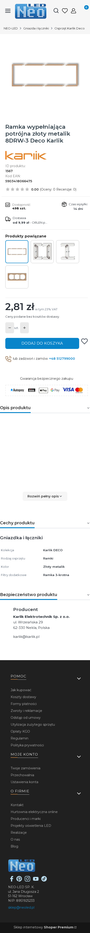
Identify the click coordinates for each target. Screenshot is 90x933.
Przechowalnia (22, 775)
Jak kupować (21, 690)
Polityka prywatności (27, 745)
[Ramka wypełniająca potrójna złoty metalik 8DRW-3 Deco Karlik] (16, 251)
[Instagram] (27, 880)
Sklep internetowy (43, 927)
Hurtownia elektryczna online (34, 812)
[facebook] (12, 880)
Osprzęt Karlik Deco (69, 28)
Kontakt (17, 805)
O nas (15, 839)
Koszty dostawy (23, 697)
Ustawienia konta (24, 782)
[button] (45, 496)
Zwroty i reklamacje (26, 711)
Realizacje (19, 832)
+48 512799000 (62, 359)
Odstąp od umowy (26, 718)
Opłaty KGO (20, 731)
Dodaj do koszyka (42, 343)
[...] (45, 75)
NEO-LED (11, 28)
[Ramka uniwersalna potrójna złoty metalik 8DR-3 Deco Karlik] (16, 277)
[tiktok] (44, 880)
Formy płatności (24, 704)
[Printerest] (19, 880)
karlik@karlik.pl (26, 636)
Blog (14, 846)
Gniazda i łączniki (36, 28)
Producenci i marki (26, 819)
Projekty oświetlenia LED (31, 826)
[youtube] (36, 880)
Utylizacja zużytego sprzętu (33, 724)
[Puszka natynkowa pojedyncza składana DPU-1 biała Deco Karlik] (42, 251)
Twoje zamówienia (25, 768)
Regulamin (19, 738)
